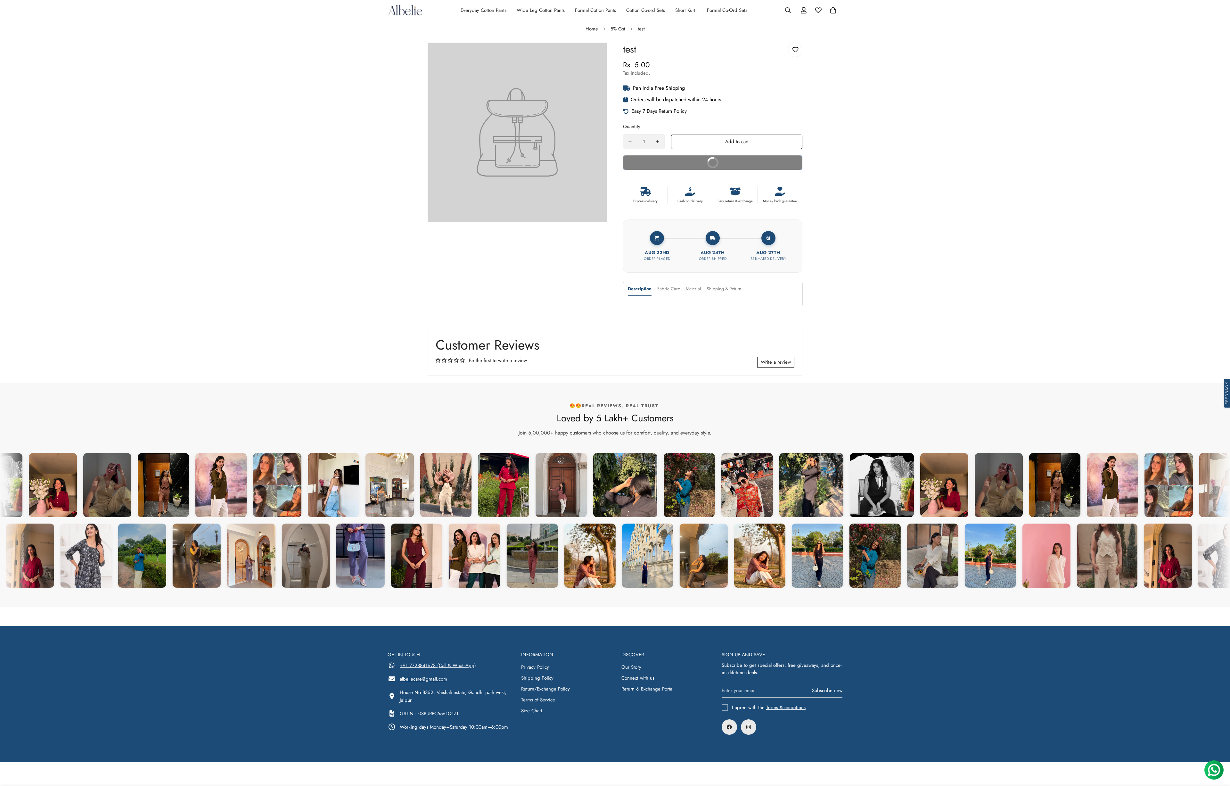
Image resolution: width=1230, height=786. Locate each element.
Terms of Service (538, 699)
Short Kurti (686, 10)
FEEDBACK (1227, 393)
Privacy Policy (535, 667)
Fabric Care (668, 288)
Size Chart (531, 710)
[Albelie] (405, 10)
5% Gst (618, 28)
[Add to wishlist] (795, 50)
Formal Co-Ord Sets (727, 10)
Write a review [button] (776, 362)
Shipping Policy (537, 678)
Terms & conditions (786, 707)
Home (592, 28)
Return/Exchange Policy (545, 688)
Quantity (631, 126)
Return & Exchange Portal (647, 688)
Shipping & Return (724, 288)
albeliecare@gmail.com (423, 679)
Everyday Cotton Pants (483, 10)
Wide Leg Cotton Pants (541, 10)
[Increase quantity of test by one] (657, 142)
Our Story (631, 667)
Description (640, 288)
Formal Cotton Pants (595, 10)
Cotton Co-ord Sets (645, 10)
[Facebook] (729, 727)
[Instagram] (748, 727)
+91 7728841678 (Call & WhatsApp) (438, 665)
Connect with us (637, 678)
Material (693, 288)
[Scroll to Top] (1217, 751)
